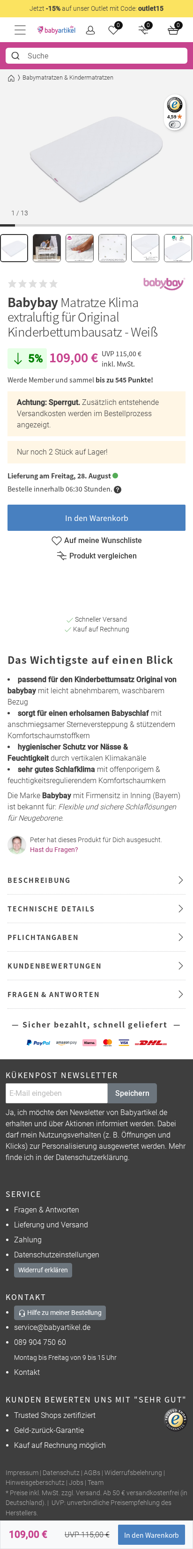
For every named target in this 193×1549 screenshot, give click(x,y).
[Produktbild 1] (14, 248)
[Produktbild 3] (80, 248)
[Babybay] (164, 284)
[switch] (174, 124)
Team (96, 1483)
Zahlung (28, 1239)
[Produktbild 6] (178, 248)
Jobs (76, 1483)
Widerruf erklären (43, 1270)
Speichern (132, 1093)
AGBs (92, 1473)
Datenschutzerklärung (92, 1157)
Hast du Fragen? (54, 849)
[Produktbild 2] (47, 248)
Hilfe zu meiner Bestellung (64, 1312)
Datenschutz (61, 1473)
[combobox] (96, 56)
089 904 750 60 (40, 1342)
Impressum (22, 1473)
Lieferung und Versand (51, 1224)
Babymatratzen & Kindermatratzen (67, 77)
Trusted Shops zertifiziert (55, 1415)
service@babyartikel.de (52, 1327)
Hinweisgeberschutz (35, 1483)
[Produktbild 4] (112, 248)
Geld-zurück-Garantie (49, 1430)
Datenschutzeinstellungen (56, 1254)
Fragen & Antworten (46, 1209)
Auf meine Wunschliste (103, 540)
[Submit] (17, 55)
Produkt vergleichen (103, 555)
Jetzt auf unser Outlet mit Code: (96, 8)
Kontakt (27, 1372)
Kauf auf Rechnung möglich (60, 1445)
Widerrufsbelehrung (133, 1473)
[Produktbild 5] (145, 248)
